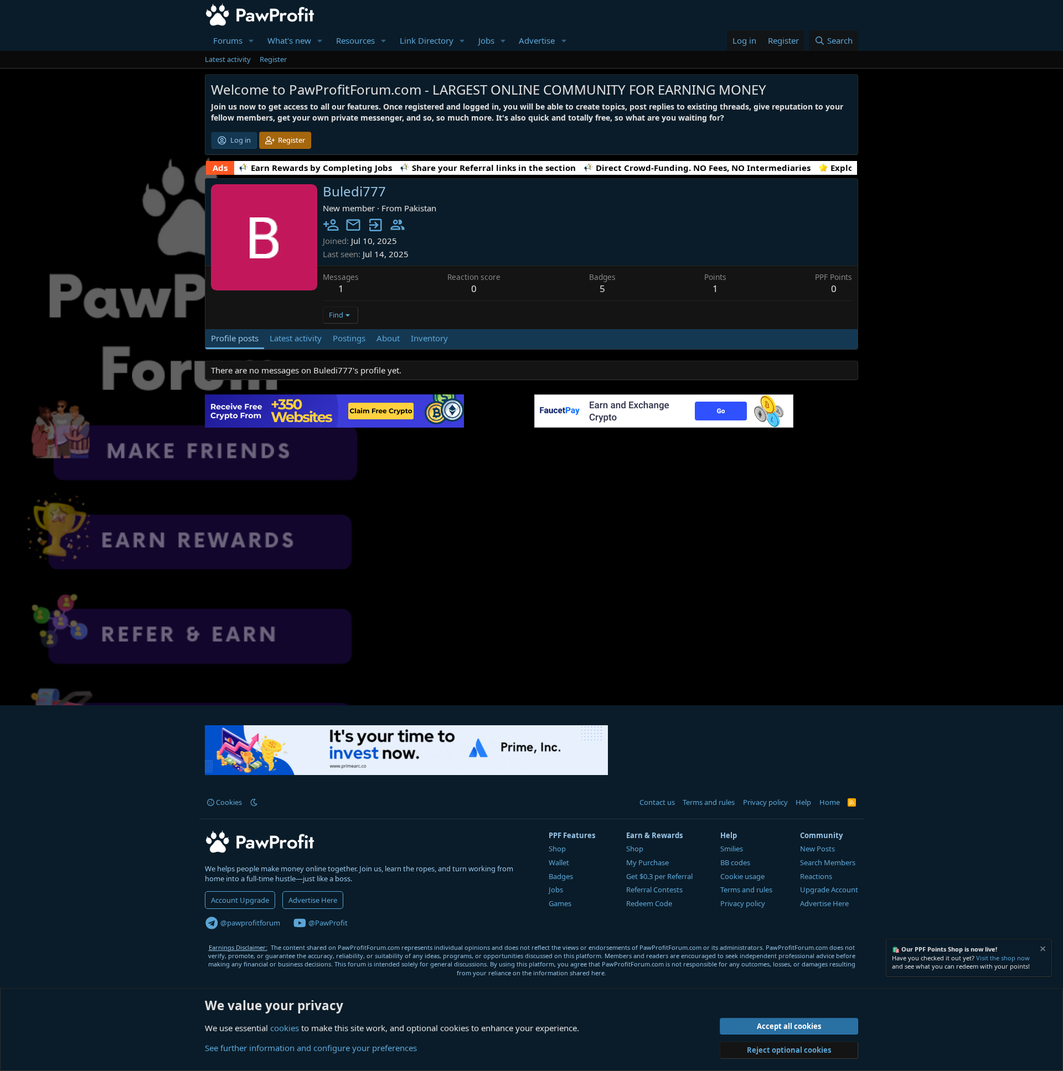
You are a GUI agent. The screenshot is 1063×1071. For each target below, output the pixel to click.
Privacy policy (765, 802)
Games (560, 903)
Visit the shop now (1003, 958)
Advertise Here (312, 900)
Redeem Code (649, 903)
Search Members (827, 862)
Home (829, 802)
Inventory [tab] (429, 338)
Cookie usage (742, 876)
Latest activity (228, 59)
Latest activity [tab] (296, 338)
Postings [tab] (349, 338)
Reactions (816, 876)
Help (803, 802)
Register (273, 59)
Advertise (537, 40)
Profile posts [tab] (235, 338)
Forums (227, 40)
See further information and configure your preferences (311, 1047)
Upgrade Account (829, 890)
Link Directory (426, 40)
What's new (289, 40)
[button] (251, 40)
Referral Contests (654, 890)
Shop (557, 849)
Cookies (228, 802)
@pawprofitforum (249, 923)
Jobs (486, 40)
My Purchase (647, 862)
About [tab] (388, 338)
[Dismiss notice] (1042, 950)
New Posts (817, 849)
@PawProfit (327, 923)
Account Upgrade (240, 900)
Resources (355, 40)
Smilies (731, 849)
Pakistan (420, 208)
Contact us (657, 802)
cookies (284, 1027)
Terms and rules (709, 802)
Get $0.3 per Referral (659, 876)
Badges (561, 876)
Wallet (559, 862)
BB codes (735, 862)
